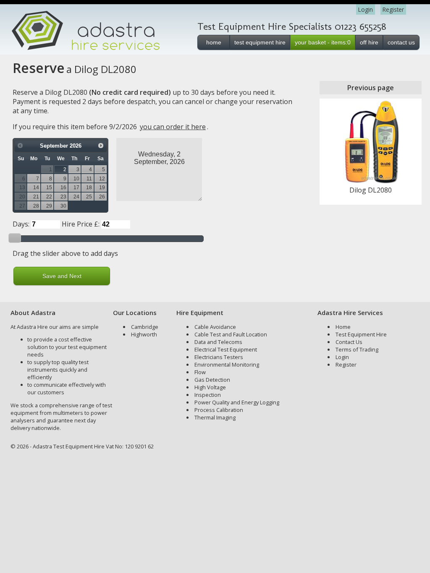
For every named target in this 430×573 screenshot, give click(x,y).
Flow (200, 372)
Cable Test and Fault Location (230, 334)
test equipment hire (260, 42)
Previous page (370, 87)
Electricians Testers (218, 357)
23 (63, 196)
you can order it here (173, 126)
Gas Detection (212, 379)
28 (36, 205)
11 (89, 178)
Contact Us (349, 342)
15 (49, 187)
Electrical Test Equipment (225, 349)
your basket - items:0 (323, 42)
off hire (369, 42)
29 (49, 205)
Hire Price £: (81, 224)
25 (89, 196)
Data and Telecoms (218, 342)
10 (76, 178)
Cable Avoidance (215, 327)
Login (365, 9)
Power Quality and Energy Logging (236, 402)
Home (343, 327)
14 (36, 187)
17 (76, 187)
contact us (401, 42)
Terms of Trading (357, 349)
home (213, 42)
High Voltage (210, 387)
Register (393, 9)
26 (102, 196)
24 (76, 196)
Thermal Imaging (215, 417)
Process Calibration (218, 410)
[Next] (100, 146)
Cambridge (144, 327)
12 (102, 178)
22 (49, 196)
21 (36, 196)
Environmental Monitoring (226, 364)
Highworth (144, 334)
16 (63, 187)
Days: (21, 224)
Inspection (207, 394)
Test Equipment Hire (361, 334)
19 (102, 187)
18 (89, 187)
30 (63, 205)
